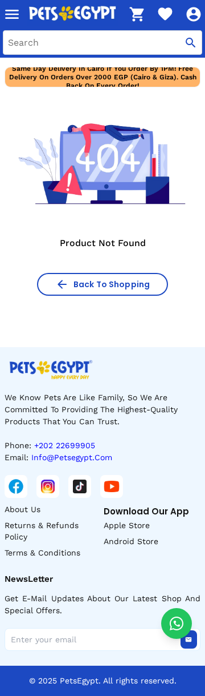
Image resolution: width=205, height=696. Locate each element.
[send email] (188, 639)
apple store (127, 525)
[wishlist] (165, 14)
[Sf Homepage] (74, 14)
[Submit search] (191, 42)
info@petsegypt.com (71, 457)
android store (131, 541)
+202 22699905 (64, 445)
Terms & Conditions (42, 552)
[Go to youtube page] (111, 486)
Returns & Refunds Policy (42, 531)
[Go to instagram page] (47, 486)
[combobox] (102, 42)
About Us (22, 509)
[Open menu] (12, 14)
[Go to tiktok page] (79, 486)
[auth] (193, 14)
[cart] (136, 14)
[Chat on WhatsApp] (176, 623)
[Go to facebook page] (16, 486)
